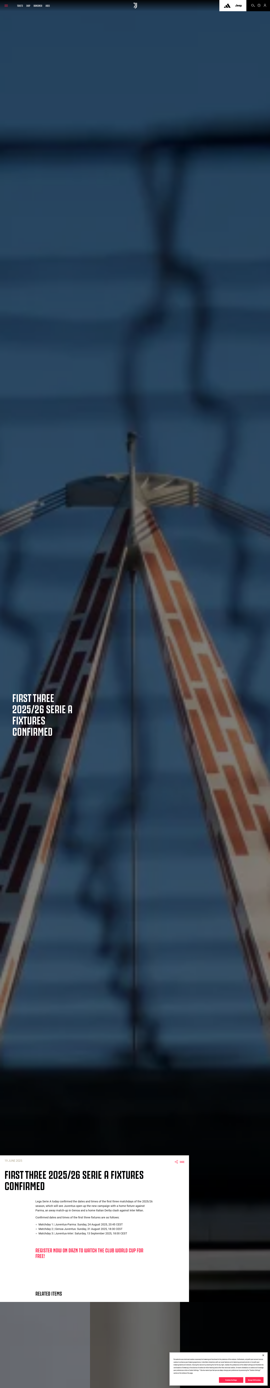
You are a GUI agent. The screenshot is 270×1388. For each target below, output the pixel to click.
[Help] (259, 6)
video (48, 5)
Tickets (20, 5)
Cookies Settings (231, 1380)
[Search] (253, 6)
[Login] (265, 6)
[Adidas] (227, 5)
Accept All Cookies (254, 1380)
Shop (28, 5)
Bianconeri (38, 5)
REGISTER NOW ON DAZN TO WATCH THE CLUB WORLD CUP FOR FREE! (89, 1252)
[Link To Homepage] (135, 5)
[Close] (263, 1355)
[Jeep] (238, 5)
